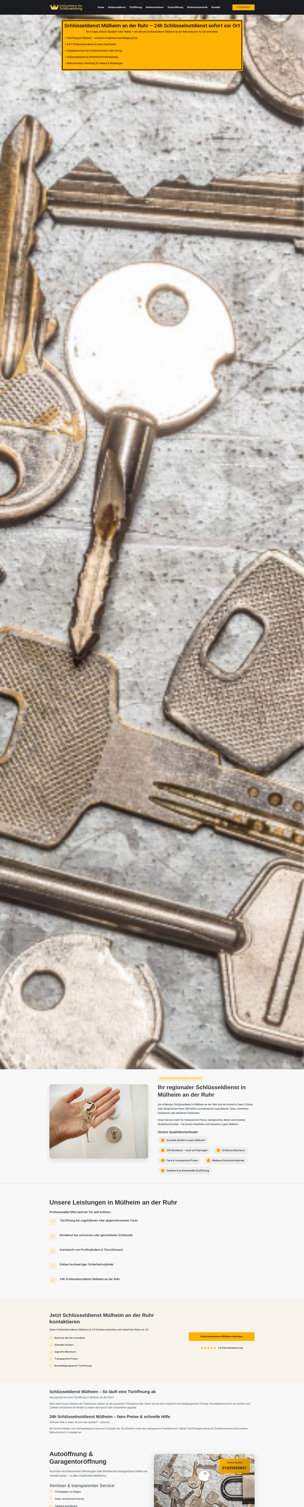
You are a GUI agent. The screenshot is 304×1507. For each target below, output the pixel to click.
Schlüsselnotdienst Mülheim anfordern (221, 1336)
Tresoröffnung (175, 7)
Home (101, 7)
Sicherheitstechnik (197, 7)
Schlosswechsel (155, 7)
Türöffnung (135, 7)
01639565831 (243, 7)
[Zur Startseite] (66, 7)
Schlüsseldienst (117, 7)
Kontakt (215, 7)
